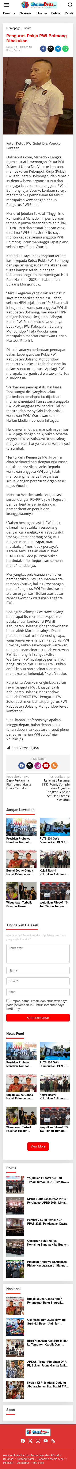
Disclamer (23, 1462)
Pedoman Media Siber (50, 1459)
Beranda (8, 1459)
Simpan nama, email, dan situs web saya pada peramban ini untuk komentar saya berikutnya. (36, 1004)
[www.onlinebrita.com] (39, 5)
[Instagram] (37, 765)
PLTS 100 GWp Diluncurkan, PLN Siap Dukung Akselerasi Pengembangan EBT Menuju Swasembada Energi (54, 840)
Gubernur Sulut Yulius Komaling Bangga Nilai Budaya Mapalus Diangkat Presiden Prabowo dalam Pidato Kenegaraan (47, 1243)
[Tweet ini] (51, 49)
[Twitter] (29, 765)
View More (38, 1146)
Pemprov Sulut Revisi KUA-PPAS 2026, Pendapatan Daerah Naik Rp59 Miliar (47, 1222)
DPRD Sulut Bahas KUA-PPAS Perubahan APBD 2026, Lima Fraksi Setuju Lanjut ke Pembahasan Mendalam (46, 1201)
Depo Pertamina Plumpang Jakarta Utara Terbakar (18, 782)
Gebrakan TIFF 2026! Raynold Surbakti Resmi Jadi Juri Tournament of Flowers (46, 1322)
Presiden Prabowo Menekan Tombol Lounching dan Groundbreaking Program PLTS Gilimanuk (18, 840)
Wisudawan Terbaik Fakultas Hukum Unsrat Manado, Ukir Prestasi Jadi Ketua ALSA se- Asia (19, 904)
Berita (9, 50)
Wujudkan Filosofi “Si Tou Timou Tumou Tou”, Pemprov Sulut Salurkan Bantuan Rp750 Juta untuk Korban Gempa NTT (54, 904)
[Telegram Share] (58, 49)
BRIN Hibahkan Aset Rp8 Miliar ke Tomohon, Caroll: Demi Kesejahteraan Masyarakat (47, 1343)
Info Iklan (38, 1462)
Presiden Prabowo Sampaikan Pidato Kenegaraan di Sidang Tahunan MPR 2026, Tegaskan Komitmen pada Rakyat (47, 1264)
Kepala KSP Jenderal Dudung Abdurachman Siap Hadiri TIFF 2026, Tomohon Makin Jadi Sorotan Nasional (47, 1385)
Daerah (17, 50)
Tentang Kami (25, 1459)
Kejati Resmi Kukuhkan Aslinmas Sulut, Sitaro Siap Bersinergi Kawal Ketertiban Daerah (53, 872)
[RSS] (54, 765)
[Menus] (6, 5)
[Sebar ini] (43, 49)
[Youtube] (46, 765)
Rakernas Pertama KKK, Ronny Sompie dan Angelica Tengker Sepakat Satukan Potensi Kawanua (56, 788)
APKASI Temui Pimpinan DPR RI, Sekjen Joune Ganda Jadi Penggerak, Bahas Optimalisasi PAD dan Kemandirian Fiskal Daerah (47, 1364)
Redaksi (8, 1462)
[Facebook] (21, 765)
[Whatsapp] (65, 49)
